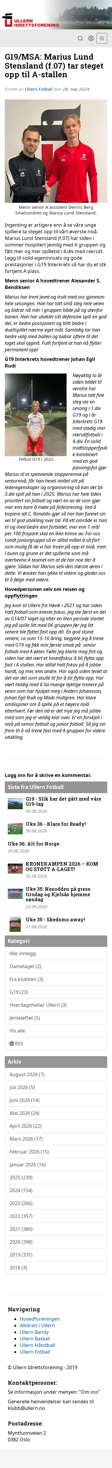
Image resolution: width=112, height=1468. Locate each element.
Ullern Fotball (39, 89)
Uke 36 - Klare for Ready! (56, 824)
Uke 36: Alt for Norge (33, 843)
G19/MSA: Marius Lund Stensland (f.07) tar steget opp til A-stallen (54, 65)
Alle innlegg (23, 953)
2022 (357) (21, 1216)
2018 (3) (18, 1267)
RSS (18, 1043)
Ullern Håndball (37, 1345)
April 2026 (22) (26, 1126)
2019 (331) (21, 1254)
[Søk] (80, 38)
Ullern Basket (35, 1338)
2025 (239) (21, 1177)
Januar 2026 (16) (28, 1164)
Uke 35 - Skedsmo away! (55, 919)
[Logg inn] (91, 38)
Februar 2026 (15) (29, 1151)
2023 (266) (21, 1203)
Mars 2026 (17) (26, 1139)
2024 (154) (21, 1190)
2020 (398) (21, 1242)
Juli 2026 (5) (22, 1087)
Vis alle (17, 1030)
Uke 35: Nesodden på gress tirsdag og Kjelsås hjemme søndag (58, 894)
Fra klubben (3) (26, 979)
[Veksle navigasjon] (101, 38)
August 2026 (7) (27, 1074)
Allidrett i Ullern (37, 1325)
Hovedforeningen (40, 1319)
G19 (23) (19, 992)
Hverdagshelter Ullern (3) (38, 1005)
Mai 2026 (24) (24, 1113)
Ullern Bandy (34, 1332)
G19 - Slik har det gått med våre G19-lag (63, 801)
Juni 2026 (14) (24, 1100)
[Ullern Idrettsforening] (56, 14)
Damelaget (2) (25, 966)
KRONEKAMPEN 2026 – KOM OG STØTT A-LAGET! (62, 866)
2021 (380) (21, 1229)
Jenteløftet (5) (25, 1018)
